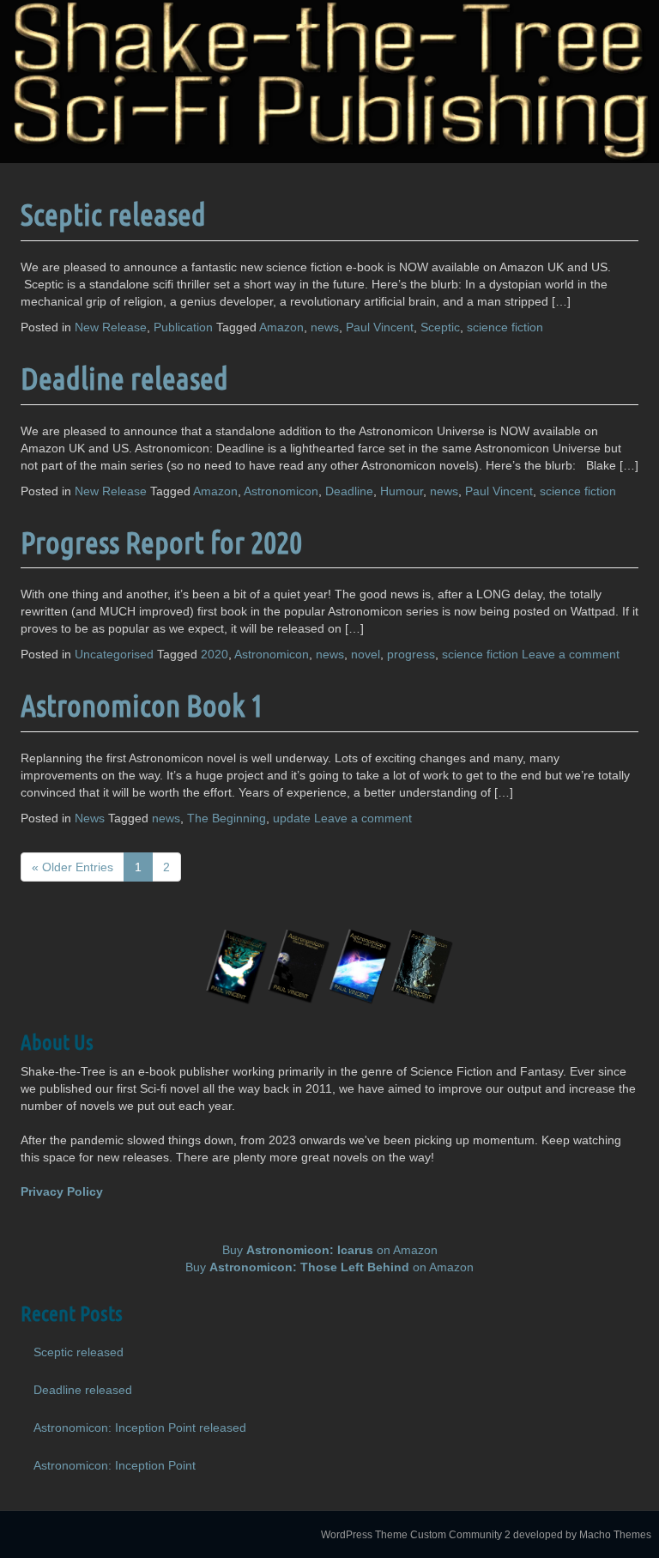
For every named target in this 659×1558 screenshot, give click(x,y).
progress (411, 654)
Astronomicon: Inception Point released (139, 1427)
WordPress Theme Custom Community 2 (416, 1535)
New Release (111, 327)
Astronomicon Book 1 (142, 705)
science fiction (505, 327)
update (292, 818)
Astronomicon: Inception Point (114, 1465)
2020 (214, 654)
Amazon (281, 327)
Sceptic (440, 327)
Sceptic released (113, 214)
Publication (183, 327)
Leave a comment (571, 654)
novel (365, 654)
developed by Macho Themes (582, 1535)
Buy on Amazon (330, 1250)
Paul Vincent (380, 327)
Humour (401, 491)
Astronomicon (281, 491)
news (325, 327)
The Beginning (226, 818)
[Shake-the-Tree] (329, 81)
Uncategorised (114, 654)
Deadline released (124, 378)
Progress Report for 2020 (161, 542)
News (90, 818)
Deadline (349, 491)
